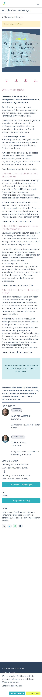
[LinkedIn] (9, 526)
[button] (17, 693)
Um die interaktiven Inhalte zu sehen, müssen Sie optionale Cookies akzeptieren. (21, 369)
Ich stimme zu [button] (33, 693)
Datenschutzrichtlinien (12, 686)
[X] (4, 526)
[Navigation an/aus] (37, 3)
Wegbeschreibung (21, 500)
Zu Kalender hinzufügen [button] (21, 485)
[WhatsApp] (15, 526)
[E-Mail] (20, 526)
